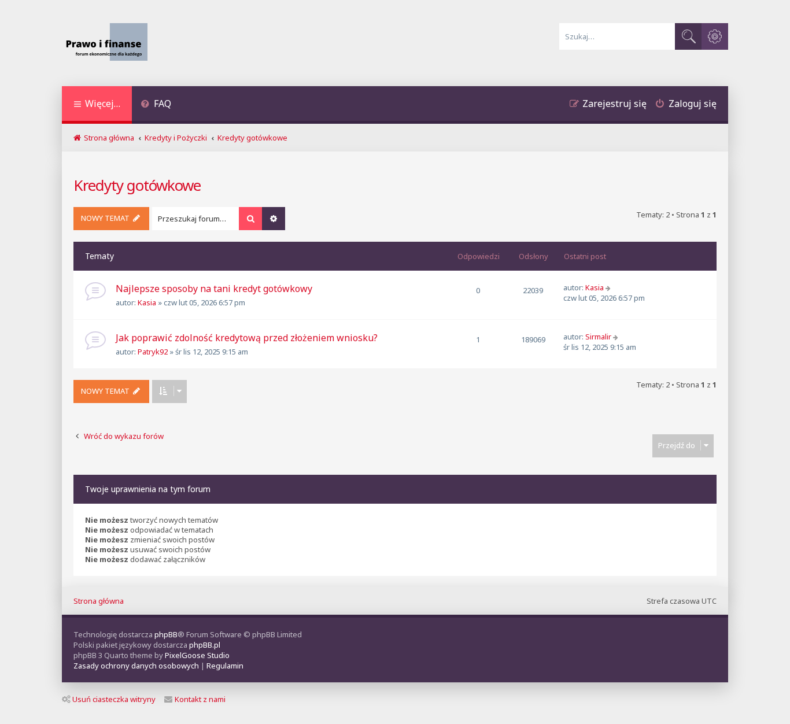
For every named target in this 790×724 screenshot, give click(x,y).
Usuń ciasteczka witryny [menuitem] (114, 699)
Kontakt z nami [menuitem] (200, 699)
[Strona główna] (109, 43)
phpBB (166, 634)
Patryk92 (153, 351)
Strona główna (98, 601)
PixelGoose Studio (197, 655)
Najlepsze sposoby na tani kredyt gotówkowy (214, 288)
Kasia (147, 302)
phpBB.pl (204, 645)
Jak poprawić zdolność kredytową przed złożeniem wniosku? (247, 337)
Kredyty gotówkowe (137, 185)
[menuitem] (156, 105)
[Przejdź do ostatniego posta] (609, 287)
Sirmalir (598, 336)
